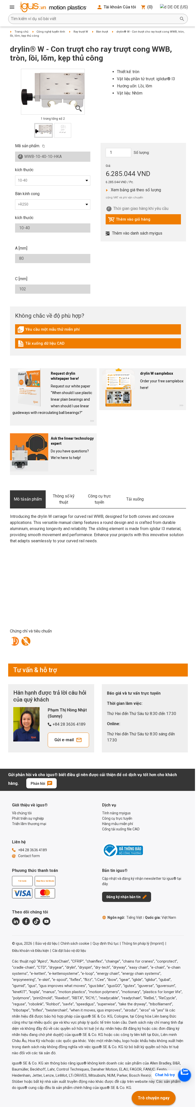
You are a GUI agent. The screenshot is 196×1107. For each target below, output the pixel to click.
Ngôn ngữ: (124, 917)
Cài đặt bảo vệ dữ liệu (69, 951)
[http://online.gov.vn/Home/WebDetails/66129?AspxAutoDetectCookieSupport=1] (122, 850)
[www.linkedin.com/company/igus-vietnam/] (16, 921)
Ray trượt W (81, 31)
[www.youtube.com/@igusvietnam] (46, 921)
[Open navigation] (12, 7)
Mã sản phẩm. (27, 145)
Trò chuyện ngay (153, 1098)
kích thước (24, 169)
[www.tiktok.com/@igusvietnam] (36, 921)
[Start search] (182, 19)
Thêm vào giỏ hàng (129, 220)
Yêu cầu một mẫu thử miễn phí (48, 330)
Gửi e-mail (64, 739)
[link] (98, 331)
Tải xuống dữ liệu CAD (41, 344)
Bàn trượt (102, 31)
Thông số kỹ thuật (64, 499)
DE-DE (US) (177, 7)
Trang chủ (21, 31)
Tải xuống (135, 499)
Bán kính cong (27, 193)
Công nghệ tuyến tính (50, 31)
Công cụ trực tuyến (99, 499)
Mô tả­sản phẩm (28, 499)
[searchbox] (94, 19)
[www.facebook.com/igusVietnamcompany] (26, 921)
